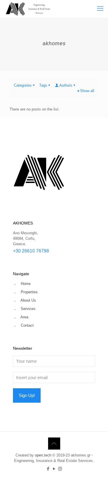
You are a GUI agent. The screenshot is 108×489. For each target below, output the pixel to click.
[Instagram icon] (60, 468)
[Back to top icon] (54, 443)
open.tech (43, 455)
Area (24, 317)
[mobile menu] (100, 9)
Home (26, 283)
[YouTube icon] (54, 468)
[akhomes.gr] (28, 8)
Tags (43, 85)
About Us (28, 300)
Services (28, 309)
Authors (65, 85)
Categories (23, 85)
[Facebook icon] (48, 468)
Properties (29, 292)
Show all (87, 91)
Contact (27, 325)
